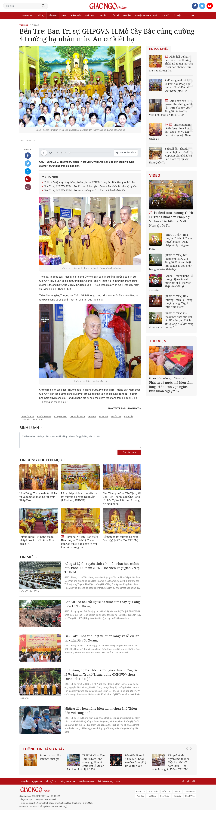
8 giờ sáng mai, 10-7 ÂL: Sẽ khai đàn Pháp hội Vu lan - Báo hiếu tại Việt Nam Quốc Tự (179, 86)
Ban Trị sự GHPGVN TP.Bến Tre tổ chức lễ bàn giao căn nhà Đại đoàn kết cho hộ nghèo (90, 186)
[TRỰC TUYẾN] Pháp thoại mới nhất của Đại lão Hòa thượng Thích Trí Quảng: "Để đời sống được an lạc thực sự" (171, 320)
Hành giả (103, 416)
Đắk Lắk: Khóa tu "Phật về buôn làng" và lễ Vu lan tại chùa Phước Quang (102, 638)
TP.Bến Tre (116, 416)
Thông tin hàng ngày (44, 749)
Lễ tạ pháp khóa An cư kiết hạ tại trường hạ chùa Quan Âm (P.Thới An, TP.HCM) (79, 497)
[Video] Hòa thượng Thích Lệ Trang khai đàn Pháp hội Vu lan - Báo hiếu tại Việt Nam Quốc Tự (171, 219)
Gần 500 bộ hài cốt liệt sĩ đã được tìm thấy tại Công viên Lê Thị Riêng (102, 604)
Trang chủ (26, 15)
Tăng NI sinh (189, 791)
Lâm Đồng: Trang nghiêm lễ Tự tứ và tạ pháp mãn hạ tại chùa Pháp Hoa (38, 497)
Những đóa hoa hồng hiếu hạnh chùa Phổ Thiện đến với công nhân (101, 710)
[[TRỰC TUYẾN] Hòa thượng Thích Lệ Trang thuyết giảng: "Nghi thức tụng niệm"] (155, 301)
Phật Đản (140, 796)
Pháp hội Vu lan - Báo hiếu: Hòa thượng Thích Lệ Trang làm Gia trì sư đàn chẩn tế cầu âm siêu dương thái (79, 542)
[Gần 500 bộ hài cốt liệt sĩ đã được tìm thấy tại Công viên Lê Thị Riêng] (40, 613)
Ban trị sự (38, 419)
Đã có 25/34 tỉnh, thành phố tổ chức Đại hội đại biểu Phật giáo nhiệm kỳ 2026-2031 (170, 382)
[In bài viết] (28, 187)
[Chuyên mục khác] (192, 15)
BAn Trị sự (140, 791)
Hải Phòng (152, 796)
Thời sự (40, 15)
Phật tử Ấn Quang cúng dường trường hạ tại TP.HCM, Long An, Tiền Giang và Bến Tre (90, 182)
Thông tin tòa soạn (67, 781)
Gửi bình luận (129, 452)
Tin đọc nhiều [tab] (159, 49)
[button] (187, 760)
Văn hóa (52, 15)
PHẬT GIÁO (153, 791)
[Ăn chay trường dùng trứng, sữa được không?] (43, 760)
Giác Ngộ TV (50, 781)
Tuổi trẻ (114, 15)
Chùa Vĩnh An (27, 416)
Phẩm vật (25, 419)
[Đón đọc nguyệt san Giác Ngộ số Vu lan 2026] (86, 760)
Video (64, 15)
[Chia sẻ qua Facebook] (28, 155)
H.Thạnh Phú (60, 416)
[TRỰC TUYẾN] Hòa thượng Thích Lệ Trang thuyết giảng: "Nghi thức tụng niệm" (178, 302)
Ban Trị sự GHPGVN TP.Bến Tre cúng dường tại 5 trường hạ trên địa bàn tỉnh (85, 190)
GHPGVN (92, 416)
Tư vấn (102, 15)
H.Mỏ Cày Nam (44, 416)
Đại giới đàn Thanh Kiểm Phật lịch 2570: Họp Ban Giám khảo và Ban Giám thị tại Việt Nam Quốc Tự (170, 155)
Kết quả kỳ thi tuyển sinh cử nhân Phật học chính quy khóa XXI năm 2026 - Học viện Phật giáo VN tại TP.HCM (103, 567)
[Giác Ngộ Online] (72, 789)
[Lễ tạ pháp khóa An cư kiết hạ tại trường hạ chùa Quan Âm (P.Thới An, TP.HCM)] (80, 477)
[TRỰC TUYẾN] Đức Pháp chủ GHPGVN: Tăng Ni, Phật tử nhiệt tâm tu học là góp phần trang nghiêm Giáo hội (170, 262)
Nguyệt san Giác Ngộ (146, 15)
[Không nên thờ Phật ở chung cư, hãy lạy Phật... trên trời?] (171, 760)
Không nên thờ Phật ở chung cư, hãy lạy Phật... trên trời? (193, 759)
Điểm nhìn (76, 15)
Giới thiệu (177, 796)
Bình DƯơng (189, 796)
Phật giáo (36, 25)
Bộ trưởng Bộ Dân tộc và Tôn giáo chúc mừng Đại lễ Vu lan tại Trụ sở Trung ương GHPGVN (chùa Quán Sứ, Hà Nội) (102, 674)
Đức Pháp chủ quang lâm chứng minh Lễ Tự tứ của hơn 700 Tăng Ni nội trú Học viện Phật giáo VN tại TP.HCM (171, 108)
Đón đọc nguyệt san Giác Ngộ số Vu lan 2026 (107, 759)
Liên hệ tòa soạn (86, 781)
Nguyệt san (37, 781)
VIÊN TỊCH (166, 791)
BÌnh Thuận (164, 796)
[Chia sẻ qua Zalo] (28, 171)
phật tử (177, 791)
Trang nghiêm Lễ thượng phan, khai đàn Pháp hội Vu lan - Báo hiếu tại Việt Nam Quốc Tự (170, 131)
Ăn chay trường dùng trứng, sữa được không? (62, 759)
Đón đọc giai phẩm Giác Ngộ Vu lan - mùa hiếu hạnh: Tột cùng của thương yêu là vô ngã (142, 762)
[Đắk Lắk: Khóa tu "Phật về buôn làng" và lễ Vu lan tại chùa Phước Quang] (40, 648)
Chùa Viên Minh (77, 416)
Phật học (90, 15)
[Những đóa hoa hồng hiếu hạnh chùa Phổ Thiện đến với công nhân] (40, 720)
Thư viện (157, 341)
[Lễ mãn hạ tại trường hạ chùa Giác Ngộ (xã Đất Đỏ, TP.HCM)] (122, 521)
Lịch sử (164, 15)
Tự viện (127, 15)
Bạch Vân (128, 416)
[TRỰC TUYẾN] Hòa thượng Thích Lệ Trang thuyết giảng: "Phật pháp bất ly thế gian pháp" (170, 241)
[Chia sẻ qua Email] (28, 179)
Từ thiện (176, 15)
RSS (118, 781)
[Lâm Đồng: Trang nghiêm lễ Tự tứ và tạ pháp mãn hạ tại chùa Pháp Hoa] (38, 477)
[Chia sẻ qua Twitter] (28, 163)
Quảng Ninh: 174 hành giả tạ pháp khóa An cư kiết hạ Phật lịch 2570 (37, 540)
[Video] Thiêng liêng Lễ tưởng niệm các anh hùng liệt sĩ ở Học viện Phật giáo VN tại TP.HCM (171, 282)
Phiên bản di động (105, 781)
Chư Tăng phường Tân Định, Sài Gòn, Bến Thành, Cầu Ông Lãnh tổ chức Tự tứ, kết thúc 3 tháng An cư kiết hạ (122, 499)
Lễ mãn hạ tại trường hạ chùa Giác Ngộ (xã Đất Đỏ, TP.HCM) (121, 538)
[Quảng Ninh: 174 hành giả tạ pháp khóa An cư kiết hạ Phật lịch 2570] (38, 521)
